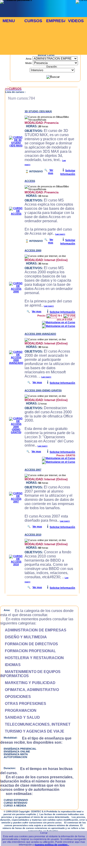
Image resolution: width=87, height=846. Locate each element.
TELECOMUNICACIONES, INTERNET (35, 724)
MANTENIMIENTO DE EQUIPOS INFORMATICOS (30, 674)
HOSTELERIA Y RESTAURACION (32, 658)
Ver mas (50, 171)
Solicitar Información (62, 311)
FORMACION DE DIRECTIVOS (29, 644)
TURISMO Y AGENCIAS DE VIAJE (32, 731)
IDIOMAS (10, 665)
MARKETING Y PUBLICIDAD (27, 683)
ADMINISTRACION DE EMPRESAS (33, 630)
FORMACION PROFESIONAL (28, 651)
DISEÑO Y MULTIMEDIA (23, 637)
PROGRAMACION (18, 710)
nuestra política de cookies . (52, 844)
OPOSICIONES (15, 697)
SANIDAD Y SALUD (20, 717)
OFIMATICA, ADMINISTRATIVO (29, 690)
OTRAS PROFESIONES (23, 704)
